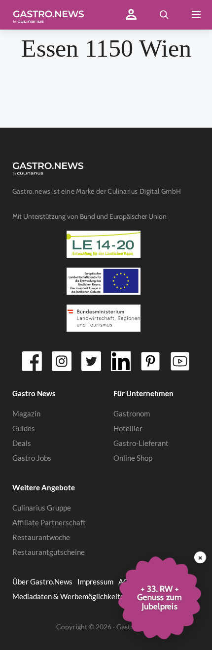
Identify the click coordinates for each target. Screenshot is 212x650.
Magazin (26, 413)
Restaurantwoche (41, 537)
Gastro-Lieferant (141, 443)
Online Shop (132, 457)
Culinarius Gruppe (41, 507)
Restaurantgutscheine (48, 551)
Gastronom (131, 413)
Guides (23, 428)
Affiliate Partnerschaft (49, 522)
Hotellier (127, 428)
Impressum (95, 581)
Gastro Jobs (31, 457)
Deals (21, 443)
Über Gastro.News (42, 581)
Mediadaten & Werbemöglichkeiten (70, 596)
